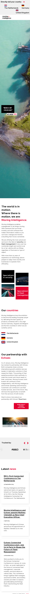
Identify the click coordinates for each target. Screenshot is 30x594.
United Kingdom (22, 13)
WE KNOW (10, 114)
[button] (24, 443)
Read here (22, 399)
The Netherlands (11, 8)
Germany (25, 8)
